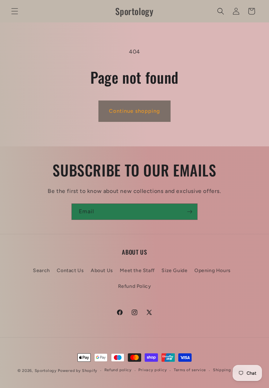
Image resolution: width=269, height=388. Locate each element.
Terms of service (190, 370)
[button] (14, 11)
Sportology (46, 370)
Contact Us (70, 270)
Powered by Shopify (77, 370)
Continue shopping (134, 111)
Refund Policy (134, 286)
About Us (102, 270)
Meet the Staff (137, 270)
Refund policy (118, 370)
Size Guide (174, 270)
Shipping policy (229, 370)
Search (41, 270)
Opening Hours (212, 270)
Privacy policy (152, 370)
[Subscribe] (189, 211)
